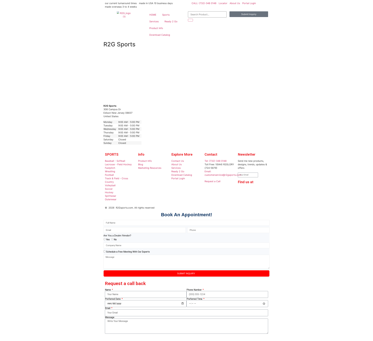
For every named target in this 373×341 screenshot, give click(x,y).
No (115, 239)
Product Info (156, 28)
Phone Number (194, 290)
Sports (166, 14)
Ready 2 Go (170, 21)
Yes (108, 239)
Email (108, 308)
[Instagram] (257, 190)
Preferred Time (194, 299)
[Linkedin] (249, 190)
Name (108, 290)
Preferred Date (113, 299)
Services (154, 21)
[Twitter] (241, 198)
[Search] (190, 20)
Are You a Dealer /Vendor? (117, 235)
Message (109, 317)
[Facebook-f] (241, 190)
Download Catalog (159, 34)
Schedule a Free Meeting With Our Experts (128, 251)
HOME (152, 14)
